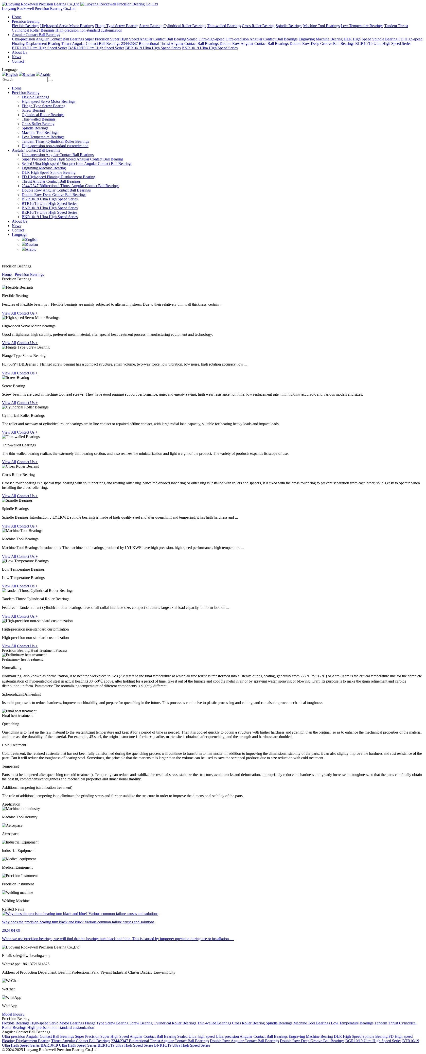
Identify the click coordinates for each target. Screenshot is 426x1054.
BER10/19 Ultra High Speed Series (153, 48)
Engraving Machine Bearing (321, 39)
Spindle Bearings (289, 26)
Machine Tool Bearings (321, 26)
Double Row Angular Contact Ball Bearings (254, 43)
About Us (19, 52)
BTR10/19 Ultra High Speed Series (39, 48)
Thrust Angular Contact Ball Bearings (90, 43)
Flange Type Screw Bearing (116, 26)
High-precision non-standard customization (88, 30)
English (12, 74)
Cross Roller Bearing (258, 26)
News (16, 57)
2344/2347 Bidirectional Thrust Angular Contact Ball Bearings (170, 43)
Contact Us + (27, 313)
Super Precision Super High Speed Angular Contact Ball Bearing (135, 39)
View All (9, 313)
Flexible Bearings (25, 26)
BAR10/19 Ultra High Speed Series (96, 48)
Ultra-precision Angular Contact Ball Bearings (48, 39)
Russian (29, 74)
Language (19, 234)
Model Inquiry (13, 1014)
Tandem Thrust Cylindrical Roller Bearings (55, 141)
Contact (18, 61)
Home (16, 17)
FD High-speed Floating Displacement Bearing (58, 177)
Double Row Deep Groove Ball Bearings (322, 43)
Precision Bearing (25, 21)
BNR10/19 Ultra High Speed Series (210, 48)
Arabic (45, 74)
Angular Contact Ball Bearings (36, 35)
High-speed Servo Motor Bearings (67, 26)
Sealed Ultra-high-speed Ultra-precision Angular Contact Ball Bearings (242, 39)
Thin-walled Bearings (224, 26)
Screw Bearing (150, 26)
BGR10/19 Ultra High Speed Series (383, 43)
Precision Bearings (29, 274)
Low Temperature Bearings (362, 26)
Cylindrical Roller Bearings (184, 26)
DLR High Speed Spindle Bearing (370, 39)
